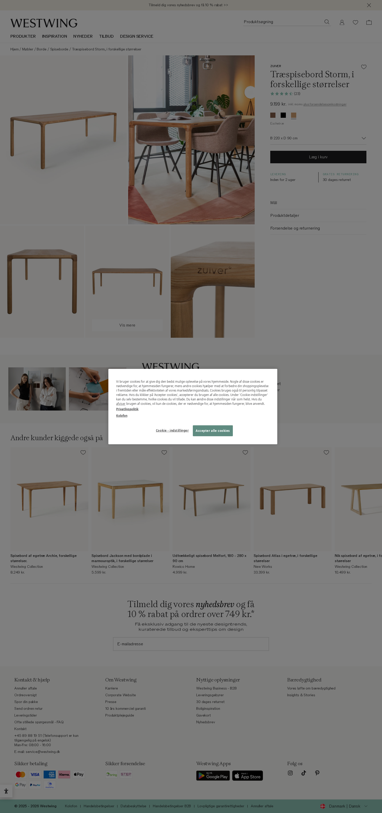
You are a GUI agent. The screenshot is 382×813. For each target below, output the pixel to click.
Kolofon (121, 416)
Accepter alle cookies (213, 431)
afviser (121, 404)
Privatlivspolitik (127, 409)
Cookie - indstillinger (172, 430)
